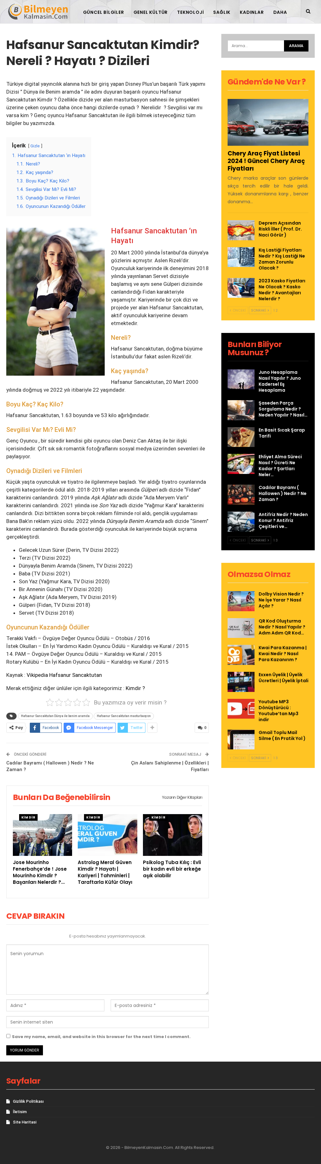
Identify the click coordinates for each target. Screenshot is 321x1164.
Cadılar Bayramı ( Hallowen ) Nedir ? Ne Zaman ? (283, 493)
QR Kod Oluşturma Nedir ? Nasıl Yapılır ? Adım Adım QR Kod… (282, 627)
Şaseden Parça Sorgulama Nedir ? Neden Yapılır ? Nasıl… (283, 409)
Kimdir (28, 817)
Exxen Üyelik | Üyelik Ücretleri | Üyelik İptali (283, 678)
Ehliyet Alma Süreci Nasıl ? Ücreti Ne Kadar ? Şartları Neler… (280, 466)
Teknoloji (190, 12)
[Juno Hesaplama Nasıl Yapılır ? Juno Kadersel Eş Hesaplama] (241, 379)
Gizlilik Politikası (28, 1101)
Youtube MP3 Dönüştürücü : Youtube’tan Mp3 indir (278, 711)
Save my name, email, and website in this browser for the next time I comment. (101, 1037)
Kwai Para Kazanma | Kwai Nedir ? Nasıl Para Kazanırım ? (283, 654)
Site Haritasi (24, 1122)
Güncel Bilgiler (103, 12)
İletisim (20, 1111)
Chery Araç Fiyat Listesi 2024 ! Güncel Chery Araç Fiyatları (266, 161)
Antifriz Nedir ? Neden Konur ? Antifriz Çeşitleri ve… (283, 520)
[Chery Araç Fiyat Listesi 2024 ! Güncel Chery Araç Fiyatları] (268, 122)
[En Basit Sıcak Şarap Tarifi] (241, 437)
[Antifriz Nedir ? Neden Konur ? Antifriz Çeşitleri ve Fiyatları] (241, 522)
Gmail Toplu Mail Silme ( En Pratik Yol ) (282, 735)
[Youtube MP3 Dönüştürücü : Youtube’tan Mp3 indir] (241, 709)
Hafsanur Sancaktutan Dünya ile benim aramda (55, 716)
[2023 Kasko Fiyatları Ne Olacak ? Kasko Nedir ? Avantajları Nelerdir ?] (241, 288)
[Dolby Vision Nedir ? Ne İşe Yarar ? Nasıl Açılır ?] (241, 601)
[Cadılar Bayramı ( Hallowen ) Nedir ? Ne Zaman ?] (241, 495)
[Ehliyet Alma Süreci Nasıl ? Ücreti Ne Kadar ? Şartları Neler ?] (241, 464)
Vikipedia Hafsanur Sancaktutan (64, 675)
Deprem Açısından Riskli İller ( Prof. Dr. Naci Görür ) (280, 229)
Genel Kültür (151, 12)
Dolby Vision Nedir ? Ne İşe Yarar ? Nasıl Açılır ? (281, 600)
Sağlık (221, 12)
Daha (280, 12)
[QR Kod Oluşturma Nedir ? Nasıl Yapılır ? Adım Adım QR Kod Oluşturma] (241, 628)
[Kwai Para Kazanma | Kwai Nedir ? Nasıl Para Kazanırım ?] (241, 655)
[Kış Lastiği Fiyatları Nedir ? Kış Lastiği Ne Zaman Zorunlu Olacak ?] (241, 257)
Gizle (35, 145)
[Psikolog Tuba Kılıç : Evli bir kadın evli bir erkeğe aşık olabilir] (172, 835)
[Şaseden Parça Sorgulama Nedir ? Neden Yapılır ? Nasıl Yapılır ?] (241, 410)
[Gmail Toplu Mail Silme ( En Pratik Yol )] (241, 740)
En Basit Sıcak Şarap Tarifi (282, 433)
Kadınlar (252, 12)
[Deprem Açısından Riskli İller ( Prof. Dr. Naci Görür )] (241, 230)
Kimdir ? (135, 688)
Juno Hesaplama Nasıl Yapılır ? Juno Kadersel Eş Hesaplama (280, 381)
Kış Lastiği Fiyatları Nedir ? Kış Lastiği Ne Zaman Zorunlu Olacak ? (282, 259)
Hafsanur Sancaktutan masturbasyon (124, 716)
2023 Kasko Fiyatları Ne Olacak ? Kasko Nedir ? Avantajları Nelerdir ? (282, 290)
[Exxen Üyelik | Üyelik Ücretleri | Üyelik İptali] (241, 682)
